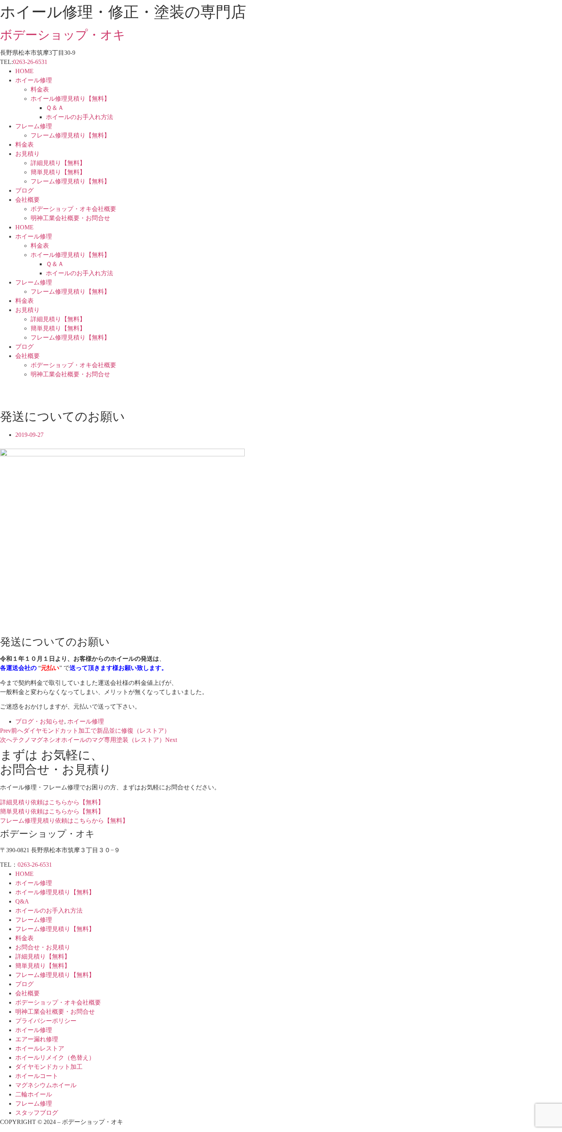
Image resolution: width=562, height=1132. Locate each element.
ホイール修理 (33, 80)
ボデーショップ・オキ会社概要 (73, 209)
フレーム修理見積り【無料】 (70, 135)
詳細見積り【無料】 (58, 163)
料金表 (40, 89)
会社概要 (27, 199)
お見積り (27, 153)
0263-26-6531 (30, 62)
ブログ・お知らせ (39, 721)
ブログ (24, 190)
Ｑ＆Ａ (55, 108)
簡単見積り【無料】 (58, 172)
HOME (24, 71)
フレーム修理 (33, 126)
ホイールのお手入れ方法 (79, 117)
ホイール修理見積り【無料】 (70, 98)
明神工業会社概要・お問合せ (70, 218)
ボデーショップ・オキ (62, 35)
